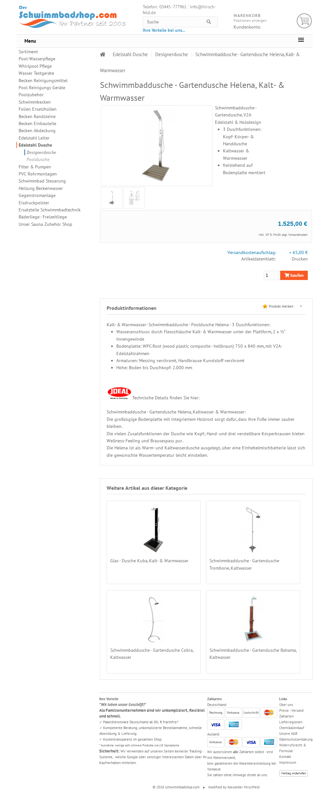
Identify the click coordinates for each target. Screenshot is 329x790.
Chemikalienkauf (291, 728)
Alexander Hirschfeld (243, 787)
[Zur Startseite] (102, 54)
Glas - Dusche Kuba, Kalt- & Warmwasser (149, 561)
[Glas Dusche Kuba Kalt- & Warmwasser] (153, 550)
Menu (30, 41)
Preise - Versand (291, 710)
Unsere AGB (288, 733)
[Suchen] (209, 22)
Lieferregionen (290, 722)
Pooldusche (38, 159)
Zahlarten (286, 716)
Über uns (286, 704)
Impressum (287, 762)
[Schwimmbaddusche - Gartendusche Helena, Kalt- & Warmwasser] (112, 198)
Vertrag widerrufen (293, 773)
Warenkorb (304, 21)
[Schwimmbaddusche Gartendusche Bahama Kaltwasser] (253, 639)
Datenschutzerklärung (296, 739)
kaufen (296, 275)
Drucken (300, 259)
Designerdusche (41, 152)
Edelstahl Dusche (35, 145)
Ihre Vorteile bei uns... (164, 30)
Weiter (100, 197)
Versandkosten (297, 235)
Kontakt (285, 756)
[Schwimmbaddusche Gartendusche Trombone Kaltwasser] (253, 550)
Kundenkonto (247, 27)
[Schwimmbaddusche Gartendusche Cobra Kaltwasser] (153, 639)
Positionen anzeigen (250, 20)
